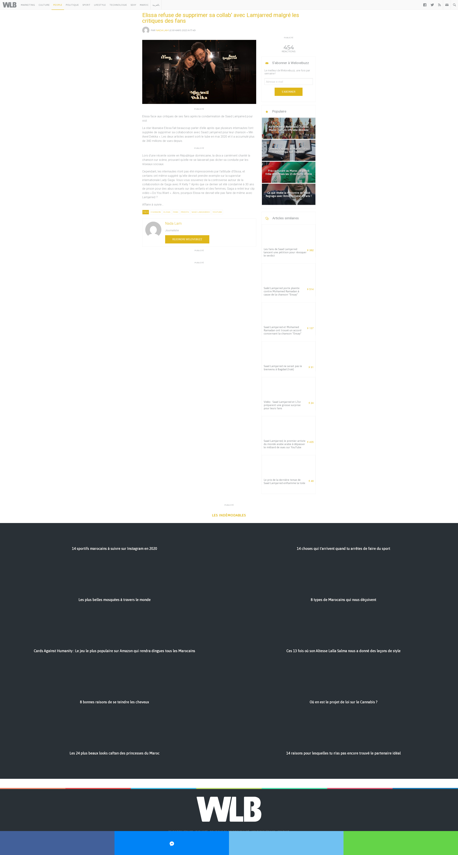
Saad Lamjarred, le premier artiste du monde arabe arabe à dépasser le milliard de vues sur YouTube (284, 444)
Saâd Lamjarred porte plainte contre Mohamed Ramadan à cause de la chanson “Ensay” (281, 291)
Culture (44, 5)
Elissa (167, 212)
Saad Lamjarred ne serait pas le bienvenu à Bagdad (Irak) (283, 368)
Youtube (217, 212)
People (57, 5)
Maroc (144, 5)
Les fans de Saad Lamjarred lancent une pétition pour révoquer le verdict (285, 252)
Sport (86, 5)
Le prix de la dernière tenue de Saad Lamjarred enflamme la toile (284, 481)
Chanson (156, 212)
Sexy (133, 5)
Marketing (28, 5)
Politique (72, 5)
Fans (175, 212)
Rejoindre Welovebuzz (187, 239)
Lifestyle (100, 5)
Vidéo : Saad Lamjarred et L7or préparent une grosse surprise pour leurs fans (282, 405)
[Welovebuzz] (9, 5)
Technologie (118, 5)
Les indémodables (229, 515)
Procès (185, 212)
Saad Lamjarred (201, 212)
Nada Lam (162, 30)
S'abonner (288, 91)
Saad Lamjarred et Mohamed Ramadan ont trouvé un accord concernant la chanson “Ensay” (282, 330)
